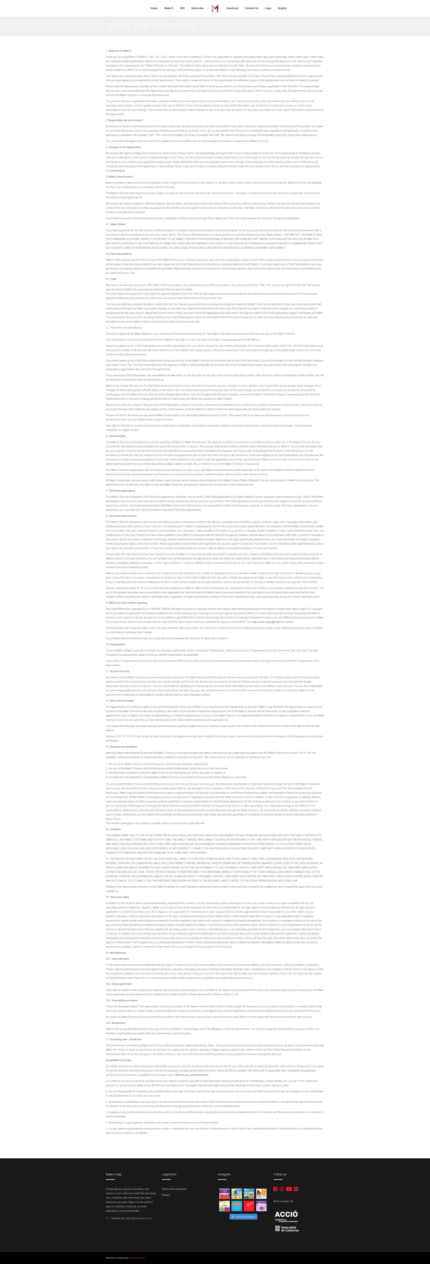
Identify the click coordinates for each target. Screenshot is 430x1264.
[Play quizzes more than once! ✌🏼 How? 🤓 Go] (261, 1194)
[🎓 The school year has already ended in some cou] (249, 1194)
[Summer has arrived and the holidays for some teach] (236, 1194)
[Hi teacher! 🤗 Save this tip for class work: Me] (261, 1206)
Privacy (166, 1195)
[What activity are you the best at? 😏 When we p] (224, 1206)
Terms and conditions (174, 1189)
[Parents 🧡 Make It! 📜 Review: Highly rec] (236, 1206)
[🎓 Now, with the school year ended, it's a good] (224, 1194)
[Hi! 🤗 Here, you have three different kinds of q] (249, 1206)
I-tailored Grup (136, 1257)
